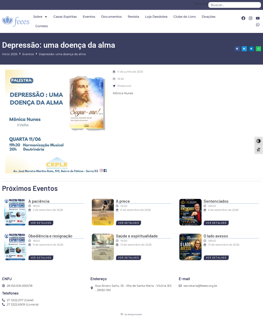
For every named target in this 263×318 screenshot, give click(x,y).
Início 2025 (9, 54)
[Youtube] (258, 18)
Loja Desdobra (156, 17)
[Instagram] (250, 18)
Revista (133, 17)
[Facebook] (243, 18)
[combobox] (234, 5)
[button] (237, 48)
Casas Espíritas (65, 17)
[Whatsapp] (258, 24)
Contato (41, 26)
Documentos (111, 17)
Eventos (89, 17)
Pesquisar (201, 3)
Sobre (37, 17)
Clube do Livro (184, 17)
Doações (209, 17)
